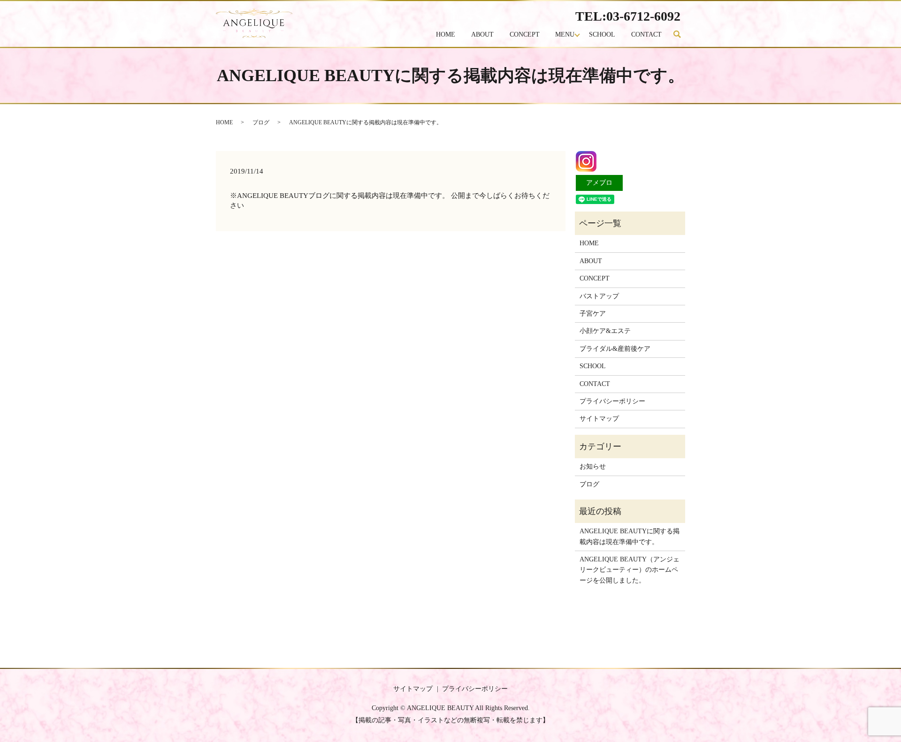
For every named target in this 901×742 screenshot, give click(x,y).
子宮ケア (593, 313)
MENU (564, 34)
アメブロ (599, 182)
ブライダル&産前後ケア (615, 348)
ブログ (260, 122)
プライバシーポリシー (612, 401)
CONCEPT (525, 34)
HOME (445, 34)
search (681, 34)
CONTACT (646, 34)
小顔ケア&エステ (605, 330)
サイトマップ (599, 418)
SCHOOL (602, 34)
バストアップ (599, 296)
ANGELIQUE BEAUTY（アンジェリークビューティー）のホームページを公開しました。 (630, 570)
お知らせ (593, 466)
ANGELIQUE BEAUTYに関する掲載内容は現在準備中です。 (630, 536)
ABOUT (482, 34)
